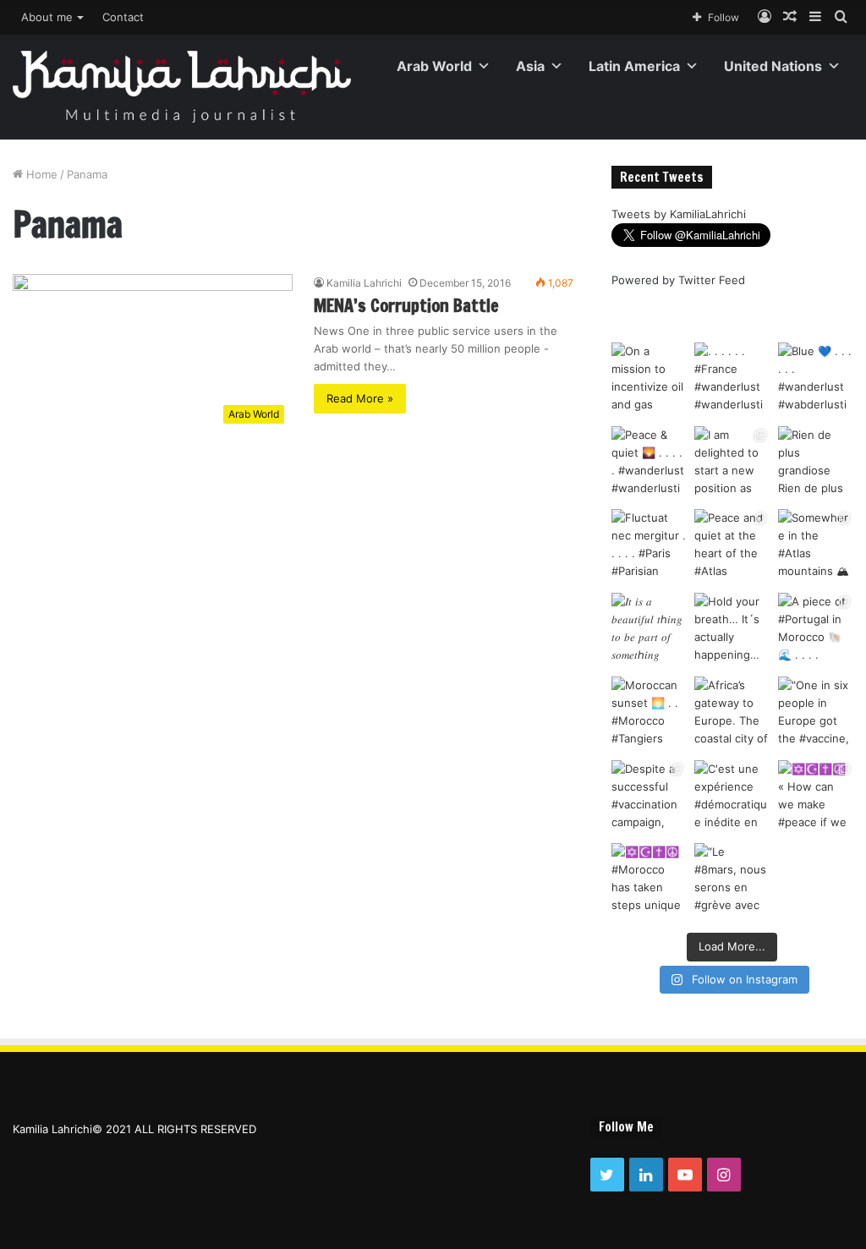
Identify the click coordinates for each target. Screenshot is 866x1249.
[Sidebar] (815, 17)
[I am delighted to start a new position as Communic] (732, 463)
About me (47, 17)
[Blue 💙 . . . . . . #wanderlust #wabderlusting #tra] (815, 380)
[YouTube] (685, 1174)
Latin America (634, 66)
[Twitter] (607, 1174)
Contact (123, 17)
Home (40, 174)
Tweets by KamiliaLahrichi (678, 214)
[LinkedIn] (646, 1174)
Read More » (359, 398)
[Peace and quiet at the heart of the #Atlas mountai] (732, 546)
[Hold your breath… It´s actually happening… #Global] (732, 630)
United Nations (773, 66)
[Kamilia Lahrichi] (182, 87)
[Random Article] (790, 17)
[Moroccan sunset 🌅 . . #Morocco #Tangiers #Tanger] (649, 714)
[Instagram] (724, 1174)
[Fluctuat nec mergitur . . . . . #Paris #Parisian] (649, 546)
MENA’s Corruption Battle (406, 305)
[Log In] (764, 17)
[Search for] (840, 17)
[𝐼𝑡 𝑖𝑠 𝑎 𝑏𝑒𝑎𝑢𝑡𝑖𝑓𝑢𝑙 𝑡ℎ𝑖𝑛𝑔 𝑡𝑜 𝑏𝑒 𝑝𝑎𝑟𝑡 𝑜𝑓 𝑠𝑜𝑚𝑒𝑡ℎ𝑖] (649, 630)
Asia (530, 66)
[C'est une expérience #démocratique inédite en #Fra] (732, 797)
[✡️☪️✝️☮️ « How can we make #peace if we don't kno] (815, 797)
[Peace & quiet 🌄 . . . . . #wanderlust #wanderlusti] (649, 463)
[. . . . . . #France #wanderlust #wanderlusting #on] (732, 380)
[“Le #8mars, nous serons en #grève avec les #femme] (732, 880)
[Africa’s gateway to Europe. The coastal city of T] (732, 714)
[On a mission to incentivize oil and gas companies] (649, 380)
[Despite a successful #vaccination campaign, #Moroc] (649, 797)
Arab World (434, 66)
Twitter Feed (711, 280)
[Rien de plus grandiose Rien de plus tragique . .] (815, 463)
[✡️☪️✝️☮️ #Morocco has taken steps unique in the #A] (649, 880)
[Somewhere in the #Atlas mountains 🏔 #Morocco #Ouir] (815, 546)
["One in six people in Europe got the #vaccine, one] (815, 714)
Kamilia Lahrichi (364, 283)
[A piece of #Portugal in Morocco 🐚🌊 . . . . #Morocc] (815, 630)
